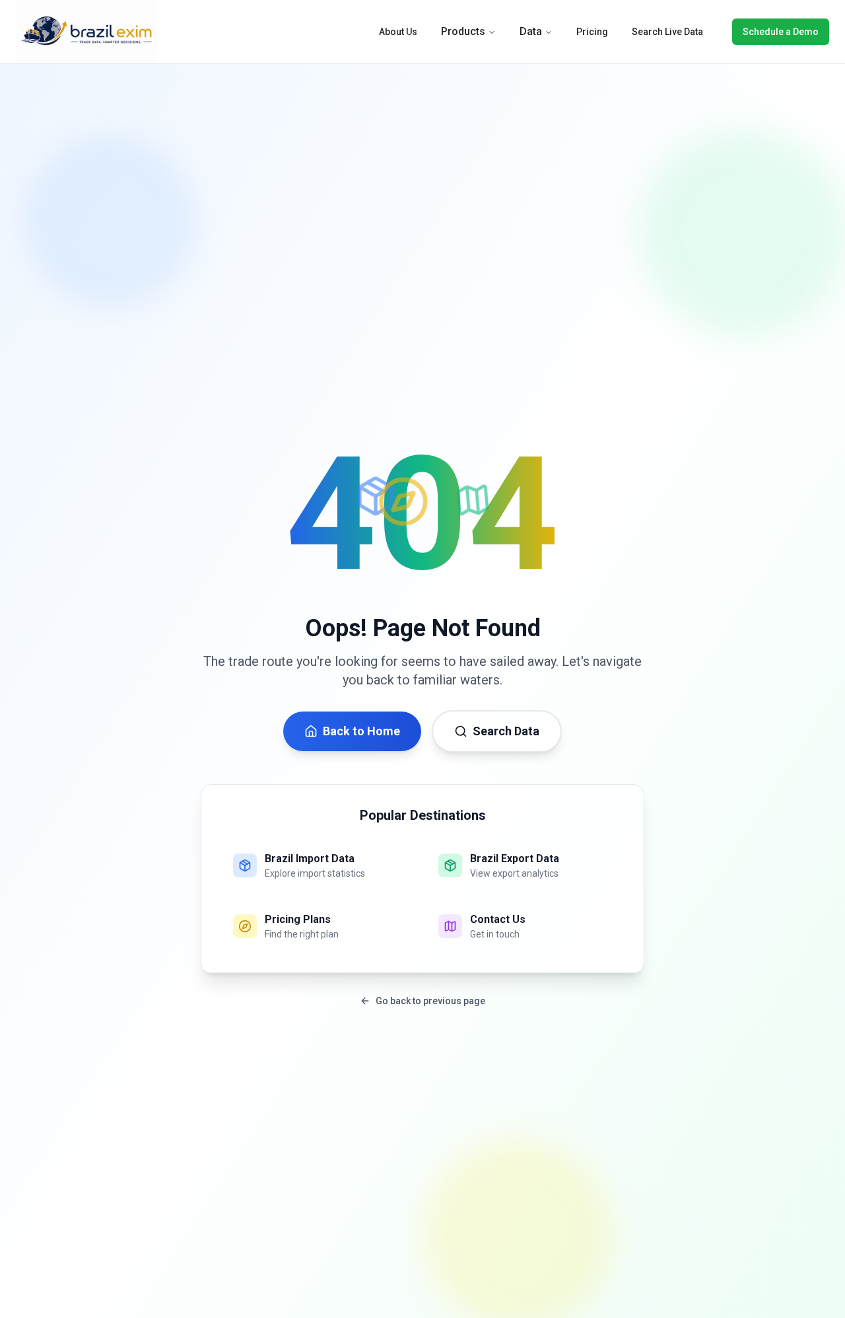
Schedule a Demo (781, 31)
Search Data (506, 731)
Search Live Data (667, 31)
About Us (398, 31)
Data (531, 31)
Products (463, 31)
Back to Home (361, 731)
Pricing (592, 31)
